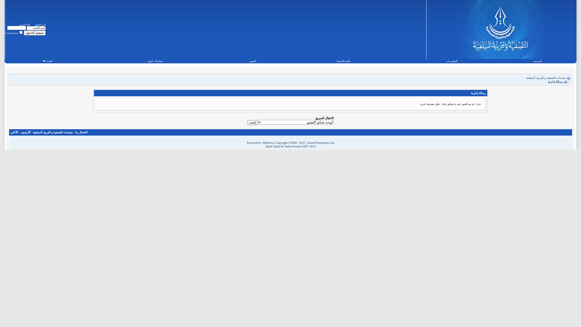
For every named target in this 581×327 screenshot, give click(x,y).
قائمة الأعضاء (343, 61)
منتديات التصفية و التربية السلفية (546, 77)
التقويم (252, 61)
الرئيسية (537, 61)
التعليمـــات (451, 61)
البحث (49, 61)
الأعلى (14, 132)
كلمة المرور (24, 24)
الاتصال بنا (81, 132)
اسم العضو (40, 24)
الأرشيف (25, 132)
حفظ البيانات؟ (12, 33)
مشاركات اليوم (155, 61)
